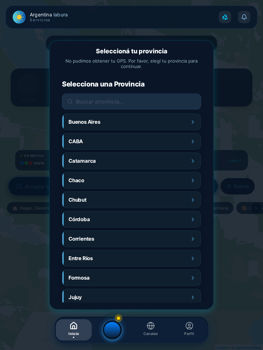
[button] (73, 330)
